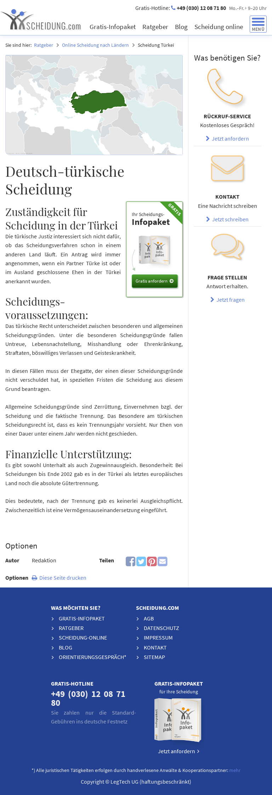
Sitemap (154, 656)
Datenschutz (161, 627)
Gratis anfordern (152, 281)
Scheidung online (219, 26)
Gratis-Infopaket (113, 26)
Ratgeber (156, 26)
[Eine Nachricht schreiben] (227, 170)
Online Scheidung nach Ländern (95, 45)
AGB (149, 618)
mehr (234, 770)
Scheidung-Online (83, 637)
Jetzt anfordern (229, 138)
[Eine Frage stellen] (227, 250)
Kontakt (155, 647)
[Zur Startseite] (53, 19)
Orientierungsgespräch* (92, 656)
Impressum (158, 637)
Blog (182, 26)
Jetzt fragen (229, 299)
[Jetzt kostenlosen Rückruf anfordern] (227, 89)
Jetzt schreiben (229, 219)
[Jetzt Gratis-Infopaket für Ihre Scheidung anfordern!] (178, 721)
